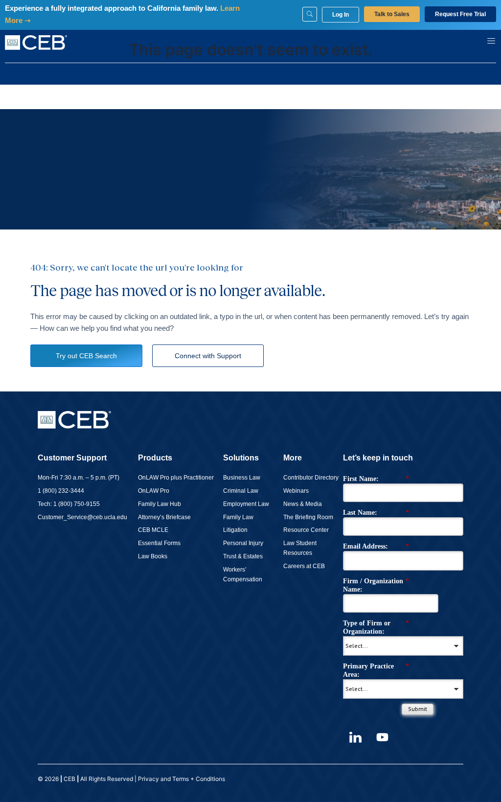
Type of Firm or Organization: (376, 627)
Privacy (148, 778)
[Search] (309, 14)
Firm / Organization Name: (376, 585)
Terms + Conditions (199, 778)
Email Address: (376, 546)
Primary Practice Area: (376, 670)
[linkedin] (355, 737)
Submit (417, 708)
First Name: (376, 478)
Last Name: (376, 512)
